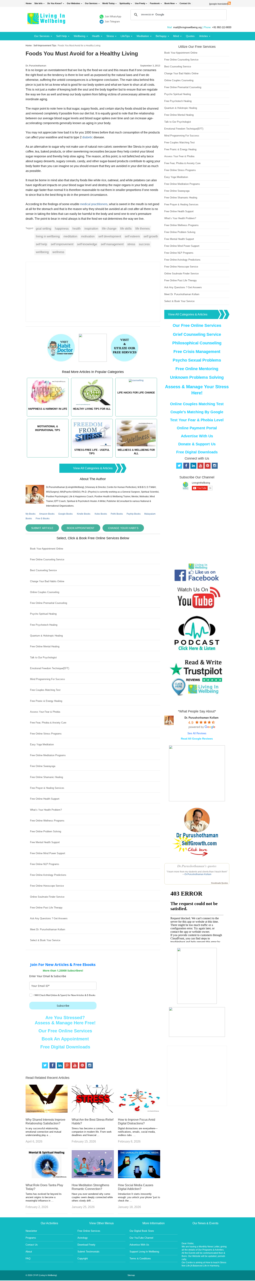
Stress (110, 36)
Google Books (65, 514)
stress (131, 244)
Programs (31, 1237)
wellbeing (42, 252)
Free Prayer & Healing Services (47, 788)
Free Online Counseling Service (47, 559)
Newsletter (31, 1230)
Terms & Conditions (140, 1258)
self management (112, 244)
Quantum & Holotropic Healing (46, 635)
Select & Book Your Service (45, 940)
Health (96, 36)
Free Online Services (88, 1230)
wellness (58, 252)
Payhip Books (134, 514)
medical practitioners (94, 204)
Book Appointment (81, 528)
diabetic (87, 137)
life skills (126, 228)
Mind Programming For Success (47, 679)
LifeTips (125, 36)
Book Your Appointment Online (46, 548)
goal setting (43, 228)
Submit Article (42, 528)
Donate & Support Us (197, 444)
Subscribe (63, 1005)
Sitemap (131, 1275)
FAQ (28, 1258)
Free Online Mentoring (196, 368)
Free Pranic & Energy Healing (46, 701)
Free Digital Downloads (65, 1046)
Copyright (82, 1258)
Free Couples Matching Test (45, 690)
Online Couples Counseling (44, 592)
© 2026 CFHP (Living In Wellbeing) (41, 1275)
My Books (30, 514)
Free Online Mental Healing (44, 646)
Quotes (190, 36)
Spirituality (124, 3)
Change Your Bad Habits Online (47, 581)
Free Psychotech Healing (43, 624)
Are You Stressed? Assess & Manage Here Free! (65, 1020)
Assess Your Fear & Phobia (45, 711)
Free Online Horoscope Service (47, 885)
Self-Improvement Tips (44, 45)
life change (109, 228)
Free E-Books (42, 518)
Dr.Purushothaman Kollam (198, 874)
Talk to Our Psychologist (43, 657)
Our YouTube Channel (141, 1237)
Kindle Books (83, 514)
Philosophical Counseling (196, 343)
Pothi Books (117, 514)
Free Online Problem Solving (45, 831)
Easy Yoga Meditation (42, 744)
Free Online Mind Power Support (47, 853)
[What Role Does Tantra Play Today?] (47, 1177)
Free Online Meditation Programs (48, 755)
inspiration (91, 228)
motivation (88, 236)
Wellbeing (79, 36)
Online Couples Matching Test (197, 404)
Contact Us (185, 3)
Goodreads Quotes (219, 883)
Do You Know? (54, 3)
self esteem (132, 236)
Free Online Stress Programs (46, 733)
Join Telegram (112, 21)
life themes (142, 228)
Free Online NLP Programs (44, 864)
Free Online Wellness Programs (47, 820)
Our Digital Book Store (142, 1230)
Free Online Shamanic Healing (46, 777)
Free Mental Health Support (45, 842)
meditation (70, 236)
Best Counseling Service (43, 570)
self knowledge (87, 244)
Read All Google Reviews (197, 738)
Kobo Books (101, 514)
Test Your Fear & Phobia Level (197, 420)
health (76, 228)
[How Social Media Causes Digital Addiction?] (139, 1177)
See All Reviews (196, 733)
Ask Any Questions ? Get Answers (49, 918)
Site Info (38, 3)
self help (41, 244)
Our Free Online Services (65, 1030)
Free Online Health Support (44, 798)
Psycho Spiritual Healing (43, 613)
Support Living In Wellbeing (144, 1251)
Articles (203, 36)
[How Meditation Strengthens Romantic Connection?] (93, 1177)
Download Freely (86, 1244)
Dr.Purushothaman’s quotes (197, 866)
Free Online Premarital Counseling (48, 603)
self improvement (62, 244)
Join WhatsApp (113, 16)
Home (29, 3)
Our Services (91, 3)
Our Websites (73, 3)
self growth (151, 236)
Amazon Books (47, 514)
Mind (176, 36)
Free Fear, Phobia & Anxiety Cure (48, 722)
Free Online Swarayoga (42, 766)
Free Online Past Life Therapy (46, 907)
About (29, 1251)
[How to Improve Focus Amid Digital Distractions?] (139, 1111)
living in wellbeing (48, 236)
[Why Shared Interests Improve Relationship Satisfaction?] (47, 1111)
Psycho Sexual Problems (197, 360)
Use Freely (140, 3)
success (144, 244)
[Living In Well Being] (46, 22)
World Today (108, 3)
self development (109, 236)
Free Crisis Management (196, 351)
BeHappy (161, 36)
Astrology (82, 1237)
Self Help (61, 36)
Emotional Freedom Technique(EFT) (49, 668)
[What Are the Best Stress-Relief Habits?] (93, 1111)
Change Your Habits (123, 528)
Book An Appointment (65, 1038)
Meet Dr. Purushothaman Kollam (47, 929)
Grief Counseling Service (197, 334)
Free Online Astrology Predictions (48, 875)
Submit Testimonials (88, 1251)
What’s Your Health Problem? (46, 809)
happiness (62, 228)
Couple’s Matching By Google (196, 412)
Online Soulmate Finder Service (47, 896)
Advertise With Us (197, 436)
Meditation (143, 36)
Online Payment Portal (197, 428)
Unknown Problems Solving (197, 377)
